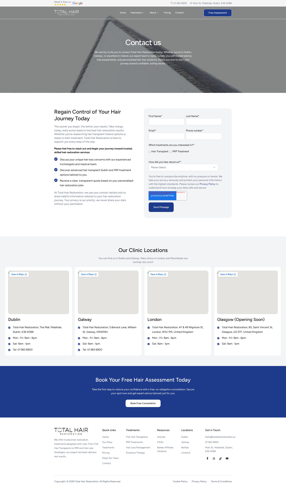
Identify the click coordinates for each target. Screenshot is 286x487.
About (153, 12)
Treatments (136, 12)
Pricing (167, 12)
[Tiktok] (220, 458)
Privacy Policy (208, 183)
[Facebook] (207, 458)
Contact (179, 12)
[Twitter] (214, 458)
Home (123, 12)
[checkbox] (185, 154)
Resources (163, 430)
